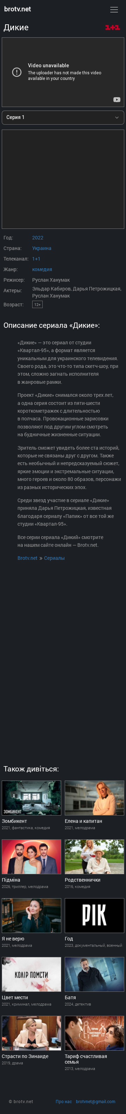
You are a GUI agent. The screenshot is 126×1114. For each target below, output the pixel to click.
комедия (42, 269)
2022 (37, 237)
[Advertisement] (63, 179)
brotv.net (17, 8)
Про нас (64, 1101)
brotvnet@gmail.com (95, 1101)
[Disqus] (63, 656)
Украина (41, 248)
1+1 (36, 258)
